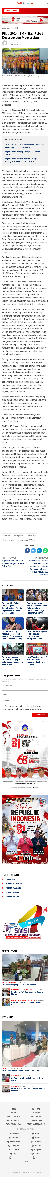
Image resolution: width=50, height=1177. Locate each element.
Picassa (15, 1158)
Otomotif (6, 1068)
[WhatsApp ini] (45, 550)
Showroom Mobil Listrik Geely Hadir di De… (21, 1071)
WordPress (37, 1142)
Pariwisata (22, 1000)
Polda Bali (11, 879)
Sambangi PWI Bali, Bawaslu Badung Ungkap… (27, 993)
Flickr (37, 1158)
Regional (12, 982)
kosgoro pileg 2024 (25, 540)
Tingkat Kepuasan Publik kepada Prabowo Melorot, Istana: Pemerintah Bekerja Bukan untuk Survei (36, 608)
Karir (13, 1113)
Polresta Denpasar (14, 884)
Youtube (38, 1154)
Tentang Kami (13, 1120)
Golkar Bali (31, 536)
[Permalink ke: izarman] (4, 43)
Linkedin (38, 1146)
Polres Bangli (12, 892)
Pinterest (15, 1138)
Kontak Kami (36, 1120)
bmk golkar (18, 536)
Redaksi (36, 1113)
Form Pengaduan (13, 1124)
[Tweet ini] (33, 550)
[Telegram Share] (39, 550)
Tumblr (37, 1138)
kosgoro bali (8, 540)
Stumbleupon (15, 1142)
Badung (5, 982)
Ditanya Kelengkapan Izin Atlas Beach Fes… (21, 985)
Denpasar (15, 990)
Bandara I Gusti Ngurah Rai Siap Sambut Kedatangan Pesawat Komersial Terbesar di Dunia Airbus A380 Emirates (38, 566)
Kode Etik (36, 1109)
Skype (15, 1154)
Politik (22, 990)
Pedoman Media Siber (36, 1124)
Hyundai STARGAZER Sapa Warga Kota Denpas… (28, 1089)
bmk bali (7, 536)
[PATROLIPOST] (25, 4)
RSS (26, 1162)
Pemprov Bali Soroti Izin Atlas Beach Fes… (27, 1003)
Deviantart (15, 1150)
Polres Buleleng (13, 888)
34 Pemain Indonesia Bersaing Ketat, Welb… (27, 1079)
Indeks (13, 1109)
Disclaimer (36, 1117)
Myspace (37, 1150)
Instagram (15, 1146)
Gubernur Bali (12, 897)
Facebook (15, 1134)
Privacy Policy (13, 1117)
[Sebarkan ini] (27, 550)
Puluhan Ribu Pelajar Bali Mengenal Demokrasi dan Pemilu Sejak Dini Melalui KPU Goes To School (12, 608)
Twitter (37, 1134)
